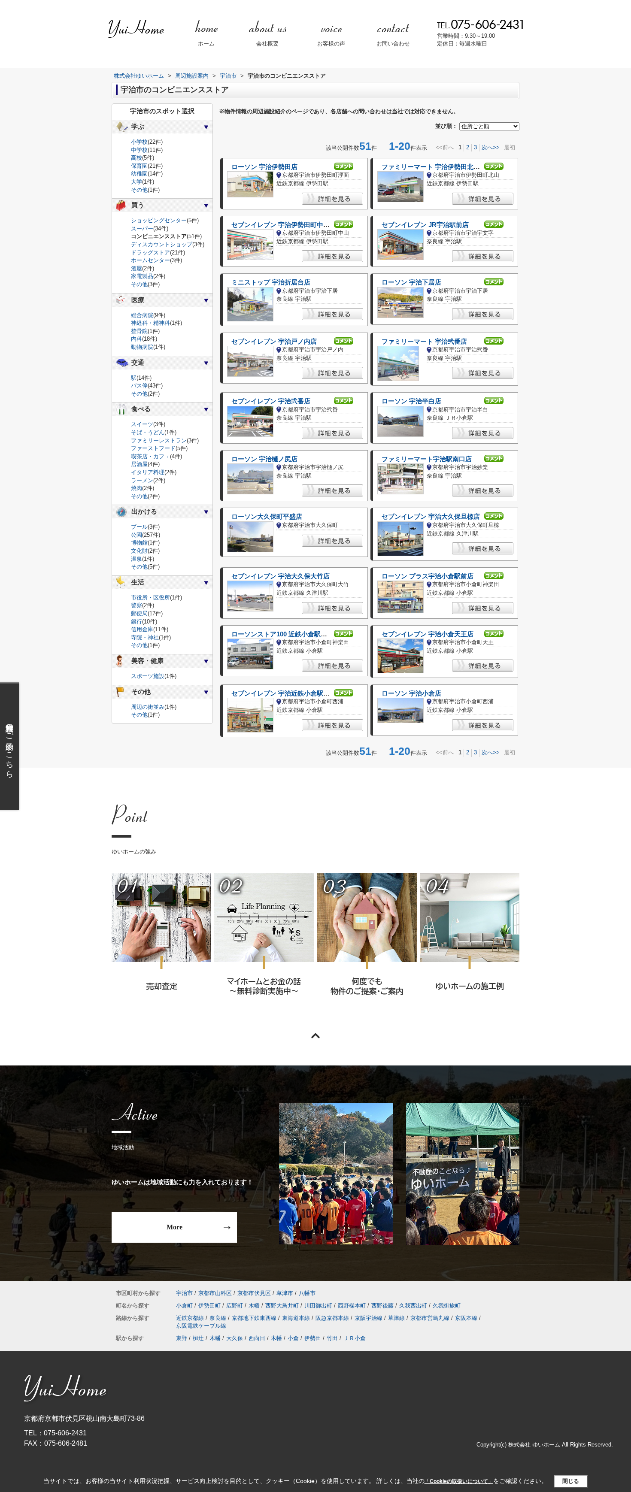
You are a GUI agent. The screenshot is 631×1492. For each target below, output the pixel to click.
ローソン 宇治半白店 (411, 401)
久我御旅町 (447, 1305)
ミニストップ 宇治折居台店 (270, 282)
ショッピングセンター (159, 220)
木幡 (254, 1305)
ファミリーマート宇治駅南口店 (427, 459)
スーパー (142, 228)
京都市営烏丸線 (429, 1318)
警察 (136, 605)
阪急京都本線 (332, 1318)
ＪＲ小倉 (354, 1338)
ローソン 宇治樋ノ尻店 (264, 459)
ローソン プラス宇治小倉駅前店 (427, 576)
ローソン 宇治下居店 (411, 282)
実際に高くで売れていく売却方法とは (161, 945)
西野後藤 (382, 1305)
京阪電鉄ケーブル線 (201, 1326)
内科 (136, 339)
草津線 (396, 1318)
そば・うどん (147, 432)
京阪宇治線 (368, 1318)
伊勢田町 (209, 1305)
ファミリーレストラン (159, 440)
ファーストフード (153, 448)
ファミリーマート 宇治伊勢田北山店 (434, 166)
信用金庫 (142, 629)
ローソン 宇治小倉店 (411, 693)
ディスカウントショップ (161, 244)
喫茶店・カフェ (150, 456)
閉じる (570, 1481)
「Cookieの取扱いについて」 (459, 1481)
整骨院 (139, 331)
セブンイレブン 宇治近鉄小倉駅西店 (283, 693)
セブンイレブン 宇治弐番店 (270, 401)
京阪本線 (466, 1318)
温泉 (136, 559)
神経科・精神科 (150, 323)
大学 (136, 182)
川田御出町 (318, 1305)
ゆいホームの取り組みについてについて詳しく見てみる (367, 945)
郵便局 (139, 613)
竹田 (332, 1338)
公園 (136, 535)
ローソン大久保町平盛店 (266, 516)
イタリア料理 (147, 472)
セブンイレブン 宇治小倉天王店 (427, 634)
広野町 (234, 1305)
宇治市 (184, 1293)
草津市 (284, 1293)
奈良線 (217, 1318)
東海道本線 (296, 1318)
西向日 (257, 1338)
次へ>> (491, 147)
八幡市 (307, 1293)
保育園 (139, 166)
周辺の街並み (147, 707)
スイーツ (142, 424)
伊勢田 (312, 1338)
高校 (136, 157)
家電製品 (142, 276)
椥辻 (198, 1338)
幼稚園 (139, 173)
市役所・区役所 (150, 597)
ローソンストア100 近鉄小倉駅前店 (282, 634)
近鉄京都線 (190, 1318)
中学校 (139, 150)
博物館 (139, 542)
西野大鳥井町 (282, 1305)
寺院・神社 (145, 637)
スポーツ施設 (147, 676)
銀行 (136, 621)
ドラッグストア (150, 252)
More (174, 1227)
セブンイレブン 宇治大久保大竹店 (280, 576)
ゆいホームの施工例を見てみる (469, 945)
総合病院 (142, 315)
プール (139, 527)
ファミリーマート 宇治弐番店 (424, 341)
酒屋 (136, 268)
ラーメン (142, 480)
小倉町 (184, 1305)
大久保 (234, 1338)
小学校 (139, 142)
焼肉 (136, 488)
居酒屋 (139, 464)
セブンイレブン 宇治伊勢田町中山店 (283, 224)
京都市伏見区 (254, 1293)
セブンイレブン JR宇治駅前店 (425, 224)
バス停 (139, 385)
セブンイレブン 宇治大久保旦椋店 (431, 516)
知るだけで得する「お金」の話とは (263, 945)
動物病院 (142, 347)
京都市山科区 (215, 1293)
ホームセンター (150, 260)
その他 (139, 190)
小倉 (293, 1338)
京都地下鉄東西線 (254, 1318)
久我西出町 (413, 1305)
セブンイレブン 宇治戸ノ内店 (274, 341)
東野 (181, 1338)
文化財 (139, 551)
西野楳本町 (352, 1305)
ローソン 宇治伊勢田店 (264, 166)
